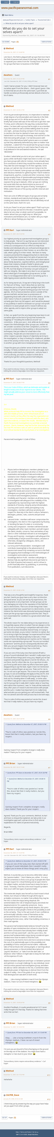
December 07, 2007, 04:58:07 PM (14, 382)
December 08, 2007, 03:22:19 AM (14, 767)
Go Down (5, 42)
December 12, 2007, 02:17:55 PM (14, 1075)
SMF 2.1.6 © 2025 (21, 1134)
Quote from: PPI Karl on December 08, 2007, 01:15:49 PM (26, 1032)
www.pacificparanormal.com (19, 7)
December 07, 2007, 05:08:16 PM (14, 590)
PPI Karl (10, 230)
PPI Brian (10, 763)
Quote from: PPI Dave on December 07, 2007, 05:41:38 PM (27, 773)
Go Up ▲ (35, 1132)
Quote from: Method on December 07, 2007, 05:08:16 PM (26, 724)
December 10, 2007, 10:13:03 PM (14, 1027)
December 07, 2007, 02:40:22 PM (14, 110)
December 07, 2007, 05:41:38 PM (14, 719)
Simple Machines (33, 1134)
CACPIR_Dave (12, 1095)
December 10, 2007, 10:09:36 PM (14, 1002)
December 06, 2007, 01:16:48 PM (14, 52)
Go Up (4, 1118)
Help (17, 1132)
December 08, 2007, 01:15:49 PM (14, 853)
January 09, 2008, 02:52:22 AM (13, 1099)
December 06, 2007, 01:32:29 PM (14, 79)
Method (10, 48)
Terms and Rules (25, 1132)
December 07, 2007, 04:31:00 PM (14, 234)
